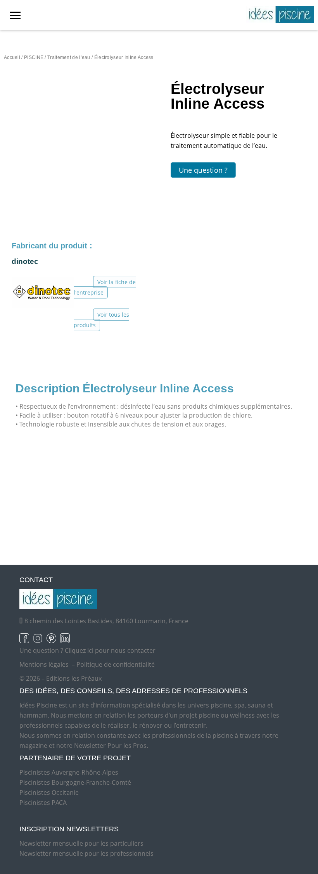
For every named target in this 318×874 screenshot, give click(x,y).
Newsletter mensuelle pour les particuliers (81, 843)
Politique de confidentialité (115, 664)
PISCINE (33, 57)
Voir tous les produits (101, 320)
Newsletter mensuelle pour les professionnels (86, 853)
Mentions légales (44, 664)
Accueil (12, 57)
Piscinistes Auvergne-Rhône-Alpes (68, 772)
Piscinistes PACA (43, 802)
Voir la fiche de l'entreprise (105, 287)
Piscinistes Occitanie (49, 792)
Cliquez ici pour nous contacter (110, 650)
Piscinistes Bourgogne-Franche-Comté (75, 782)
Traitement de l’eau (68, 57)
